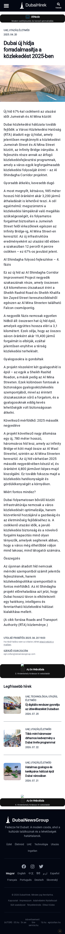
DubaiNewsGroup (30, 820)
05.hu (16, 922)
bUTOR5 (8, 922)
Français (12, 879)
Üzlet (9, 844)
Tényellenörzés (34, 905)
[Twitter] (41, 866)
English (22, 873)
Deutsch (39, 879)
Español (54, 873)
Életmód (19, 844)
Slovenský (52, 879)
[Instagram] (32, 866)
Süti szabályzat (17, 905)
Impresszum (26, 900)
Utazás (55, 844)
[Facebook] (24, 866)
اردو (45, 873)
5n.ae (23, 922)
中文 (31, 873)
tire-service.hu (33, 924)
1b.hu (43, 922)
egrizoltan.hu (54, 922)
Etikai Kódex (49, 905)
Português (26, 879)
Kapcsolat (13, 900)
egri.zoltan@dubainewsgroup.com (19, 654)
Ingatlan (32, 850)
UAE (29, 844)
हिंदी (38, 873)
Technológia (41, 844)
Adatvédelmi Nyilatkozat (45, 900)
